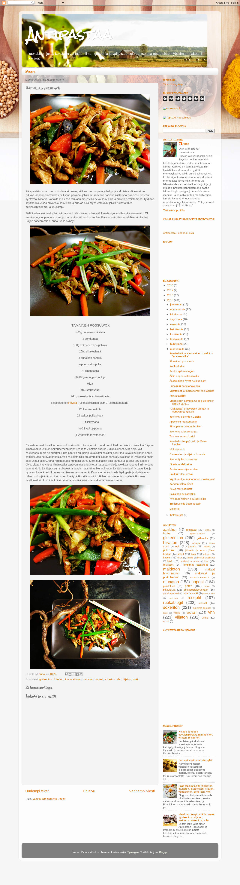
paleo (188, 586)
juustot (207, 546)
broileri (167, 533)
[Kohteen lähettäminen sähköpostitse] (66, 674)
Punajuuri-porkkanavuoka (185, 386)
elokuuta (175, 324)
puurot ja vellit (208, 593)
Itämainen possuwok (182, 361)
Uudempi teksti (37, 791)
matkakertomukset (199, 577)
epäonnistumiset (197, 533)
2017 (170, 290)
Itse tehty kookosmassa (183, 459)
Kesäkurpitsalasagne (182, 371)
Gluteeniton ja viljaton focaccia (188, 454)
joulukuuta (176, 304)
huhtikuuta (176, 344)
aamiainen (170, 529)
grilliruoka (202, 538)
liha (67, 679)
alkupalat (191, 529)
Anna (185, 143)
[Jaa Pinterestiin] (81, 674)
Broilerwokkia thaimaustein (185, 503)
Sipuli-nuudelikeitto (181, 464)
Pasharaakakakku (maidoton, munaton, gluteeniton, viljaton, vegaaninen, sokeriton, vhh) (196, 788)
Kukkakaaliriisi (178, 395)
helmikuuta (177, 515)
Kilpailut (190, 558)
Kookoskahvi (177, 366)
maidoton (75, 679)
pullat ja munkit (190, 593)
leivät (170, 561)
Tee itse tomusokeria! (182, 436)
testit (165, 613)
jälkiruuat (169, 550)
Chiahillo (175, 508)
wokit (136, 679)
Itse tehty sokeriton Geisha (185, 416)
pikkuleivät (169, 589)
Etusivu (30, 71)
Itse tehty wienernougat (183, 431)
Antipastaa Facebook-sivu (178, 233)
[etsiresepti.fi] (171, 108)
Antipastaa (69, 33)
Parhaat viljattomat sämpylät (195, 760)
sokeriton (110, 679)
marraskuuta (178, 309)
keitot (179, 557)
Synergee (133, 852)
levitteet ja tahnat (190, 561)
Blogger (163, 852)
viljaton (127, 679)
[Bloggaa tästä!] (70, 674)
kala (193, 554)
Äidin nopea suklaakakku (184, 376)
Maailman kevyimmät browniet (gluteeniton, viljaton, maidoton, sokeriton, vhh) (196, 817)
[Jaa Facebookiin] (77, 674)
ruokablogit (173, 602)
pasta (207, 586)
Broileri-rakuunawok (181, 474)
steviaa (72, 402)
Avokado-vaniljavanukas (184, 469)
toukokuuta (177, 339)
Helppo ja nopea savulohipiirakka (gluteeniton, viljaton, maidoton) (195, 734)
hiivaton (58, 679)
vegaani (192, 612)
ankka (208, 530)
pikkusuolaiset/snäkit (196, 589)
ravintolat (174, 598)
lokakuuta (176, 314)
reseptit (194, 597)
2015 (170, 300)
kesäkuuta (176, 334)
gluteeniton (45, 679)
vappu (177, 613)
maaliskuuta (177, 349)
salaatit (203, 603)
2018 (170, 285)
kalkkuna (207, 554)
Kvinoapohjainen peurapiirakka (188, 498)
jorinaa (196, 543)
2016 (170, 295)
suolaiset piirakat (202, 608)
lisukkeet (168, 564)
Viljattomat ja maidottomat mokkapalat (192, 479)
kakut (181, 554)
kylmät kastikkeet (206, 557)
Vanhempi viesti (142, 791)
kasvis (166, 557)
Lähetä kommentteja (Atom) (49, 798)
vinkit (205, 617)
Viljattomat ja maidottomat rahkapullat (192, 390)
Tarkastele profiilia (174, 210)
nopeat (99, 679)
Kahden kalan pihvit (181, 484)
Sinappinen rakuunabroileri (185, 426)
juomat (192, 546)
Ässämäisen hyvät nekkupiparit (188, 381)
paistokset (169, 586)
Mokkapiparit (177, 449)
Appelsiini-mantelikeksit (183, 421)
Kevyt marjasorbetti (181, 488)
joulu (177, 546)
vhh (119, 679)
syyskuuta (176, 319)
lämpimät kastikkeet (195, 564)
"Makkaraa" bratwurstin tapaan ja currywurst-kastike (189, 410)
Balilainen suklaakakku (183, 494)
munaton (88, 679)
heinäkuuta (177, 329)
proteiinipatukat (171, 593)
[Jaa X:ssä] (74, 674)
